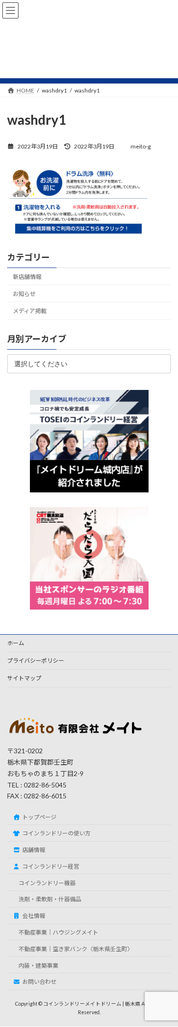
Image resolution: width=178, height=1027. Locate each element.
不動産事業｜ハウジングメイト (58, 932)
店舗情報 (33, 849)
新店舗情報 (27, 276)
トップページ (39, 817)
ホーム (15, 643)
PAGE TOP (164, 986)
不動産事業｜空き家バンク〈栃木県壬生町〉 (76, 949)
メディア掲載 (30, 311)
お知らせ (24, 293)
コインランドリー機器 (47, 883)
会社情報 (33, 916)
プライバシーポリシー (35, 660)
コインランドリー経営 (50, 866)
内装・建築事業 (38, 965)
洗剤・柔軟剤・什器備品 (50, 899)
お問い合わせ (39, 982)
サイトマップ (24, 678)
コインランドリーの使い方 (56, 833)
